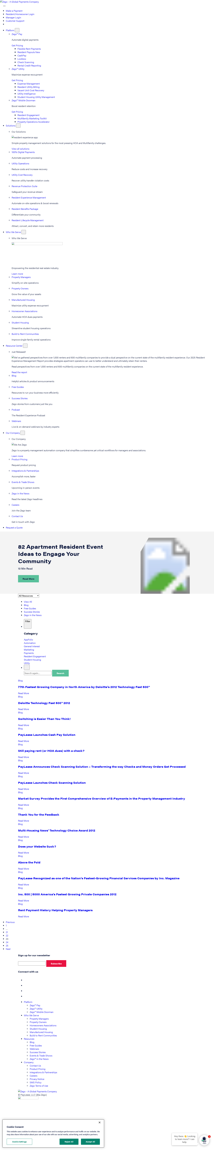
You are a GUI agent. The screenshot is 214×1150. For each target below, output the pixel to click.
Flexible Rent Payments (29, 48)
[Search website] (1, 5)
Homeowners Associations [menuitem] (43, 1025)
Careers (15, 504)
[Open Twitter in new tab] (26, 985)
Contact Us (17, 516)
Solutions (11, 125)
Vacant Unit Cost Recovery (30, 90)
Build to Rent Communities (25, 334)
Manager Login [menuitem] (13, 17)
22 (7, 935)
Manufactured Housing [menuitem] (41, 1032)
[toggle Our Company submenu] (22, 433)
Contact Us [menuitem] (35, 1065)
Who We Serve (13, 232)
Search (60, 673)
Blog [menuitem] (32, 1042)
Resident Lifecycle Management (28, 220)
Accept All (90, 1141)
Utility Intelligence (26, 93)
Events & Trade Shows (23, 482)
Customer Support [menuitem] (15, 20)
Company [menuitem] (28, 1062)
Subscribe (56, 963)
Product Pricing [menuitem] (37, 1069)
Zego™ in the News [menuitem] (39, 1059)
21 (7, 932)
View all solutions (20, 148)
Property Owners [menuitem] (38, 1022)
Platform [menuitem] (28, 1002)
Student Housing (20, 322)
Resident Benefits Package (25, 209)
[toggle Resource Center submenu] (25, 346)
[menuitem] (7, 24)
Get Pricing (17, 45)
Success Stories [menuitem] (38, 1052)
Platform (10, 30)
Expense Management (28, 83)
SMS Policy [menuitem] (35, 1082)
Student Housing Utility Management (36, 97)
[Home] (19, 1)
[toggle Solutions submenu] (18, 125)
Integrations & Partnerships (25, 470)
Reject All (69, 1141)
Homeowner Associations (24, 311)
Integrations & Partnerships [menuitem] (43, 1072)
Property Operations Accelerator (33, 121)
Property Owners (20, 288)
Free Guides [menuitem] (36, 1045)
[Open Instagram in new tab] (26, 996)
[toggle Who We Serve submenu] (23, 232)
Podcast (16, 409)
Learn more (17, 273)
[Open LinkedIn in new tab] (26, 990)
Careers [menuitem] (33, 1075)
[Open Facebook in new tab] (26, 980)
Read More (28, 578)
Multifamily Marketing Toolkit (32, 118)
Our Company (13, 432)
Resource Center (14, 345)
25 (7, 945)
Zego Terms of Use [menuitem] (39, 1085)
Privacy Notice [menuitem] (37, 1079)
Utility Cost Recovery (22, 174)
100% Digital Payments (23, 152)
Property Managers (21, 277)
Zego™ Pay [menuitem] (35, 1005)
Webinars (16, 421)
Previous (10, 922)
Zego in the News (20, 493)
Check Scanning (25, 62)
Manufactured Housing (23, 299)
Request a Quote (14, 527)
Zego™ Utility (18, 69)
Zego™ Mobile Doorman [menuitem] (41, 1012)
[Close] (99, 1122)
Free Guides (18, 387)
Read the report (19, 372)
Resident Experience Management (29, 197)
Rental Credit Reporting (29, 65)
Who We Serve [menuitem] (31, 1015)
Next (8, 949)
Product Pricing (19, 459)
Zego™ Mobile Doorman (23, 100)
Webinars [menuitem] (34, 1048)
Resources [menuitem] (29, 1038)
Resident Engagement (28, 115)
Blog (14, 375)
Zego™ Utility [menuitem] (36, 1008)
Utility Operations (20, 163)
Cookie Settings (19, 1141)
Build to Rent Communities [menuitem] (43, 1035)
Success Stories (20, 398)
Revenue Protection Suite (24, 186)
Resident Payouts (28, 52)
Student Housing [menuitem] (38, 1028)
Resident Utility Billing (28, 87)
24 (7, 942)
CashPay (21, 55)
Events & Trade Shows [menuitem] (41, 1055)
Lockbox (21, 58)
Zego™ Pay (17, 34)
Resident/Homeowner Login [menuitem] (20, 14)
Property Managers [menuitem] (39, 1018)
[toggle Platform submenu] (17, 30)
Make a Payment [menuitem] (14, 10)
